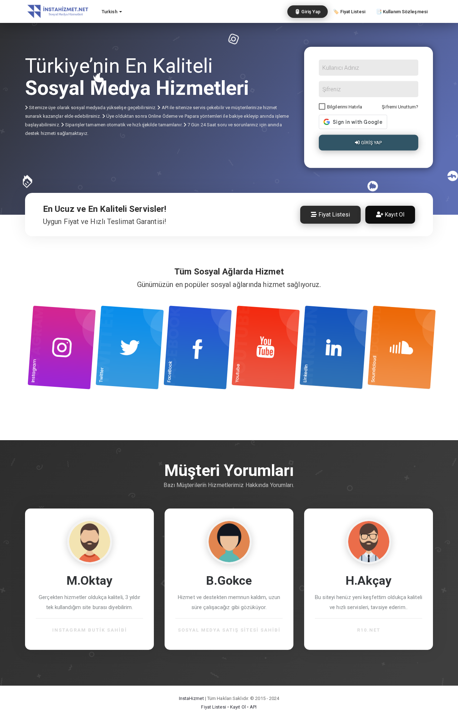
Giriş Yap (371, 142)
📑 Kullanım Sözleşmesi (402, 11)
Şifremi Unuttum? (400, 107)
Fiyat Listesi (333, 214)
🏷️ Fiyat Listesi (349, 11)
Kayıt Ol (393, 214)
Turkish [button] (110, 11)
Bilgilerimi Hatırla (344, 107)
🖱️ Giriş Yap (307, 11)
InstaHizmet (191, 698)
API (253, 707)
